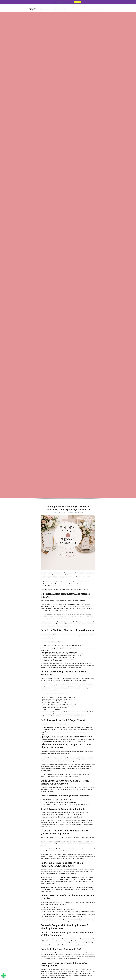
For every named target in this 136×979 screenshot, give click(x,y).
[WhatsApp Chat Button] (3, 975)
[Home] (32, 8)
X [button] (134, 1)
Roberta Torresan (64, 512)
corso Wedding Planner (76, 512)
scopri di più (77, 2)
